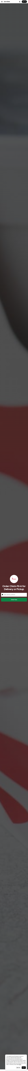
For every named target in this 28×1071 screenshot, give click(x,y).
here (20, 1064)
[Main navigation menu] (2, 1)
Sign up (24, 1)
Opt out (18, 1067)
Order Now (14, 599)
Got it (23, 1067)
